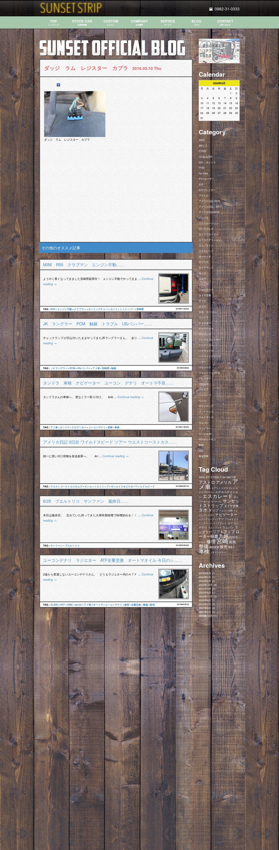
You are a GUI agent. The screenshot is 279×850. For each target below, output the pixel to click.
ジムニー (204, 284)
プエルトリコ (72, 545)
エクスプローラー (208, 234)
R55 (52, 309)
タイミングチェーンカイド (103, 309)
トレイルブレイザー (210, 339)
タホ (203, 510)
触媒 (113, 368)
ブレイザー (205, 378)
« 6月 (217, 123)
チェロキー (205, 323)
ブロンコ (204, 383)
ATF (62, 604)
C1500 (202, 151)
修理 (126, 604)
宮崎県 (140, 309)
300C (202, 140)
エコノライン (206, 245)
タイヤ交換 (205, 295)
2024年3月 (205, 577)
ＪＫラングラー (59, 368)
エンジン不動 (64, 309)
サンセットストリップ (96, 486)
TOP (53, 22)
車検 (117, 427)
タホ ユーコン (207, 312)
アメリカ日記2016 (209, 212)
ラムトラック (206, 417)
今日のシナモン (207, 439)
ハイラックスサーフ (210, 356)
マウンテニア (206, 406)
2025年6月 (205, 573)
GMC (70, 604)
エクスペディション (210, 239)
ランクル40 (205, 433)
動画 (201, 444)
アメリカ (223, 482)
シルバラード (206, 289)
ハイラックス (206, 350)
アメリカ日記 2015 (209, 201)
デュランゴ (205, 334)
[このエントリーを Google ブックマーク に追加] (58, 85)
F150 (201, 167)
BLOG (196, 22)
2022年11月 (206, 596)
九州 (223, 535)
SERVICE (168, 22)
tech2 (78, 604)
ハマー (202, 361)
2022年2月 (205, 604)
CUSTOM (111, 22)
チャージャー (206, 328)
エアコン (216, 488)
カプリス (204, 262)
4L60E (54, 604)
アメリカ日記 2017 (210, 206)
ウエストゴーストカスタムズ (66, 486)
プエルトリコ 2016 (209, 372)
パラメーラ (205, 367)
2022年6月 (205, 600)
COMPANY (139, 22)
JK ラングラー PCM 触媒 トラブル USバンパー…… (97, 324)
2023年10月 (206, 585)
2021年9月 (205, 608)
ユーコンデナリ (97, 427)
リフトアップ (224, 531)
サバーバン (216, 501)
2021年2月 (205, 612)
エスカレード (206, 251)
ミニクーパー (127, 309)
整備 (145, 604)
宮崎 (110, 427)
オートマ (98, 604)
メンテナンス (206, 411)
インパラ (204, 217)
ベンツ (202, 400)
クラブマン (80, 309)
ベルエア (204, 389)
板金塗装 (204, 456)
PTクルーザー (206, 178)
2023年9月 (205, 589)
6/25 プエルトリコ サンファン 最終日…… (86, 501)
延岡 (232, 542)
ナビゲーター (79, 427)
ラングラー (205, 428)
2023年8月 (205, 592)
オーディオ (205, 256)
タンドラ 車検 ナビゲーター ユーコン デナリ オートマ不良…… (108, 383)
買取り (231, 547)
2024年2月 (205, 581)
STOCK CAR (82, 22)
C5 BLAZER (205, 156)
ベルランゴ (205, 395)
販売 (152, 604)
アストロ (204, 195)
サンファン (56, 545)
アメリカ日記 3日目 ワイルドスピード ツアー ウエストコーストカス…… (110, 442)
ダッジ (213, 510)
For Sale (203, 173)
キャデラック (206, 267)
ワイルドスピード (145, 486)
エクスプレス (206, 228)
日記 (201, 450)
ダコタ (202, 300)
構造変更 (214, 547)
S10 (201, 184)
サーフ (202, 273)
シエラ (202, 278)
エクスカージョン (208, 223)
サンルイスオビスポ (122, 486)
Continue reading (131, 397)
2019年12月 (206, 616)
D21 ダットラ (207, 162)
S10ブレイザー (207, 190)
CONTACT (225, 22)
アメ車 (96, 368)
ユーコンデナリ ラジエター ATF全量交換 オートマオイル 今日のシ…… (112, 560)
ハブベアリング (206, 519)
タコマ (202, 306)
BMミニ (203, 145)
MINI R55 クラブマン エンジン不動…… (84, 264)
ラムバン (204, 422)
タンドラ (65, 427)
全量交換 (136, 604)
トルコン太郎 (226, 510)
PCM (72, 368)
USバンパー (83, 368)
